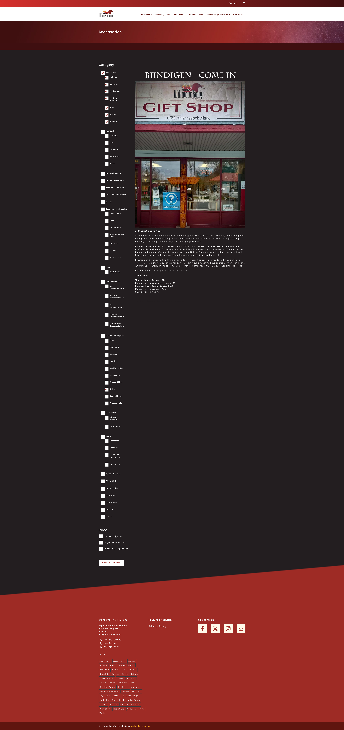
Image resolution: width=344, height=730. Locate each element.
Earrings (114, 448)
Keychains (105, 696)
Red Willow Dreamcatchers (117, 325)
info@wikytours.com (110, 634)
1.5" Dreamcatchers (117, 287)
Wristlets (114, 121)
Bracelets (114, 441)
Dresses (113, 354)
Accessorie (105, 661)
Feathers (122, 683)
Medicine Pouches (114, 99)
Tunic (102, 713)
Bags (112, 340)
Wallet (113, 114)
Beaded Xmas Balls (115, 180)
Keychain (136, 691)
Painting (124, 704)
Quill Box (110, 495)
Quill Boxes (111, 502)
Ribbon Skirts (116, 382)
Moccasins (115, 375)
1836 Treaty (115, 213)
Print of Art (105, 709)
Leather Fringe (130, 696)
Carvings (114, 135)
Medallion (104, 700)
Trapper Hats (116, 403)
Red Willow (119, 709)
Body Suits (115, 347)
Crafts (113, 142)
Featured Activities (160, 619)
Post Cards (115, 272)
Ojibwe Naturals (113, 474)
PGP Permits (112, 488)
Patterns (135, 704)
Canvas (115, 674)
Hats (112, 220)
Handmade (133, 687)
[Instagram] (228, 628)
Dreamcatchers (113, 282)
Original (103, 704)
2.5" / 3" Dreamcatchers (117, 296)
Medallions (115, 91)
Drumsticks (115, 149)
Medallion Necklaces (115, 456)
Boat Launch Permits (116, 195)
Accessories (112, 73)
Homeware (111, 413)
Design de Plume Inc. (140, 726)
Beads (131, 665)
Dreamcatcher (107, 678)
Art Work (110, 131)
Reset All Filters (111, 563)
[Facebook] (202, 628)
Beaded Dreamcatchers (117, 315)
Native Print (118, 700)
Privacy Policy (157, 626)
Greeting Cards (107, 687)
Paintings (114, 156)
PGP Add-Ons (112, 481)
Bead (112, 665)
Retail (109, 517)
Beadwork (105, 670)
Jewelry (110, 436)
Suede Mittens (117, 396)
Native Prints (133, 700)
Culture (134, 674)
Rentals (109, 510)
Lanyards (114, 84)
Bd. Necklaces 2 (113, 173)
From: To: (114, 536)
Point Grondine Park (117, 235)
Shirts (112, 389)
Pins (112, 107)
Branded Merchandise (116, 209)
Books (109, 202)
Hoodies (114, 361)
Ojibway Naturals (114, 418)
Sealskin (131, 709)
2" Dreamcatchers (117, 306)
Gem (132, 683)
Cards (109, 267)
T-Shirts (114, 251)
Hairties (113, 77)
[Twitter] (215, 628)
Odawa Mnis (115, 227)
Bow (123, 670)
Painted (114, 704)
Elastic (103, 683)
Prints (112, 163)
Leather (116, 696)
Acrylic (131, 661)
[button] (244, 3)
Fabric (112, 683)
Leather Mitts (116, 368)
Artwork (104, 665)
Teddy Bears (116, 426)
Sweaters (114, 244)
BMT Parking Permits (116, 187)
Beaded (122, 665)
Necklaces (115, 464)
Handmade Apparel (115, 336)
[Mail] (241, 628)
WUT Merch (115, 258)
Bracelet (132, 670)
